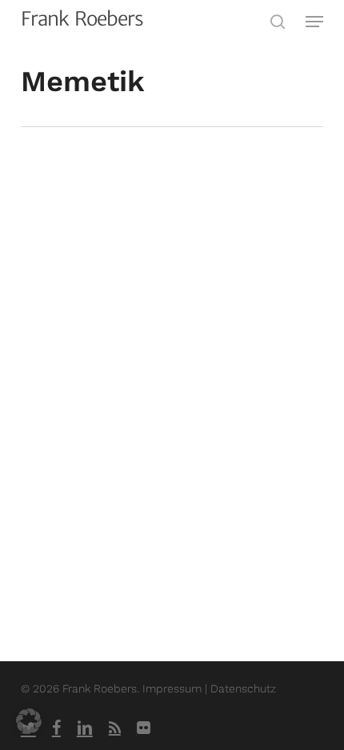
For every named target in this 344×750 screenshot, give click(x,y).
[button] (314, 22)
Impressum (173, 688)
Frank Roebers (82, 19)
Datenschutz (243, 688)
